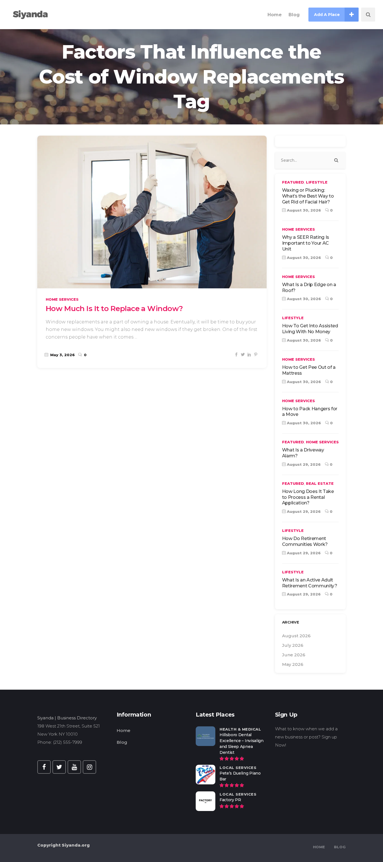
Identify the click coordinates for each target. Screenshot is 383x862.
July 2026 (292, 645)
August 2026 (296, 635)
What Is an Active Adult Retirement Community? (309, 582)
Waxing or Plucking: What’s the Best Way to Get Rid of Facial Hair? (308, 196)
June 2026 (293, 654)
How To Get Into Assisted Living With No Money (310, 328)
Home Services (62, 299)
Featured (293, 182)
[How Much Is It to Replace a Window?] (152, 212)
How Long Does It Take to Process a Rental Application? (308, 497)
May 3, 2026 (62, 355)
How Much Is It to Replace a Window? (114, 308)
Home (123, 730)
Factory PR (230, 799)
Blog (122, 742)
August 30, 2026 (303, 210)
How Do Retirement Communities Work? (305, 541)
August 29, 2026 (303, 464)
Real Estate (320, 483)
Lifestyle (316, 182)
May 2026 (292, 664)
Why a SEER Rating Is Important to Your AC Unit (305, 243)
